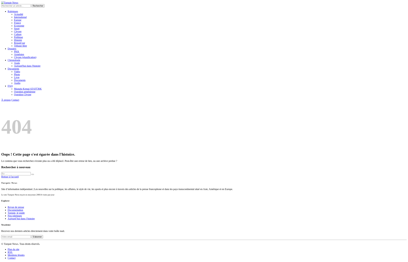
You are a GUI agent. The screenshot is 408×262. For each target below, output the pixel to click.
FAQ (10, 86)
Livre (16, 77)
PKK (16, 51)
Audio (17, 83)
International (20, 17)
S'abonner (37, 237)
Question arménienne (24, 91)
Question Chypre (22, 94)
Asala (17, 63)
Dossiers (12, 48)
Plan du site (13, 249)
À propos (6, 100)
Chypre (18, 31)
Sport (16, 28)
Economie (19, 25)
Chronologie (14, 60)
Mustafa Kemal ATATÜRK (28, 88)
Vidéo (17, 71)
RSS (10, 252)
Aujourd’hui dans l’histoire (21, 218)
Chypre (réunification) (25, 57)
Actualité (18, 14)
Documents (13, 68)
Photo (17, 74)
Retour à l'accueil (10, 176)
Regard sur (19, 43)
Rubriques (13, 11)
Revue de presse (16, 207)
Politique (18, 37)
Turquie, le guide (16, 213)
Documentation (15, 210)
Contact (15, 100)
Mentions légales (16, 255)
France (17, 23)
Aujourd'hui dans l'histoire (27, 66)
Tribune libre (20, 45)
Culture (18, 34)
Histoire (18, 40)
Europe (17, 20)
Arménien (19, 54)
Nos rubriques (15, 215)
